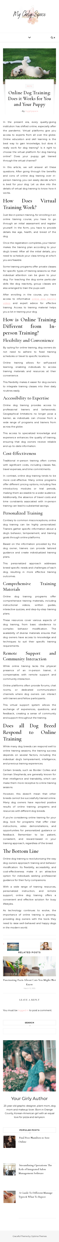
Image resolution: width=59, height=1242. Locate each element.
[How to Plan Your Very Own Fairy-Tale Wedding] (10, 944)
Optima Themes (39, 1236)
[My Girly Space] (29, 15)
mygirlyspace (31, 111)
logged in (23, 1010)
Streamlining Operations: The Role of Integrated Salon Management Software (35, 1169)
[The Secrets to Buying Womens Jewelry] (49, 943)
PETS (29, 86)
